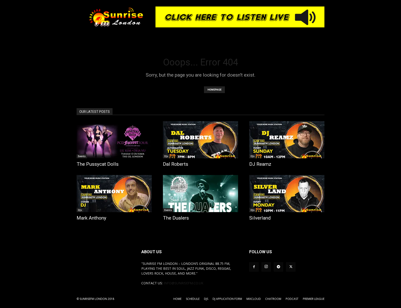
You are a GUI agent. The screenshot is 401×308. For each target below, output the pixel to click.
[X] (290, 267)
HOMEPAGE (214, 89)
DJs (166, 156)
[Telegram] (278, 267)
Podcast (292, 299)
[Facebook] (254, 267)
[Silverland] (286, 193)
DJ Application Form (227, 299)
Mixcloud (253, 299)
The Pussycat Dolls (98, 164)
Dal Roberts (175, 164)
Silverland (260, 218)
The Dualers (176, 218)
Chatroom (273, 299)
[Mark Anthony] (114, 193)
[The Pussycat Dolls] (114, 139)
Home (177, 299)
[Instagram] (266, 267)
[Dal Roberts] (200, 139)
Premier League (313, 299)
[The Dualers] (200, 193)
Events (82, 156)
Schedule (193, 299)
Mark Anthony (91, 218)
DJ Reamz (260, 164)
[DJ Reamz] (286, 139)
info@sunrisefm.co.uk (183, 283)
